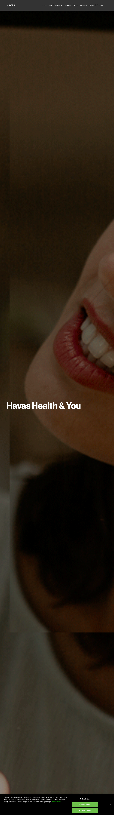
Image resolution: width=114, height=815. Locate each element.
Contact (100, 5)
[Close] (110, 804)
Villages (68, 5)
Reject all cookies (84, 805)
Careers (83, 5)
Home (44, 5)
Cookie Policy (56, 801)
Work (75, 5)
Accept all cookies (85, 810)
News (92, 5)
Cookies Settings (85, 799)
